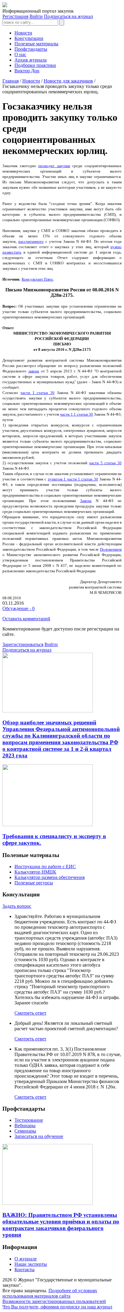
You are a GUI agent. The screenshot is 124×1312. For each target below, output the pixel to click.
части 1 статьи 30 (37, 392)
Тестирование (28, 1120)
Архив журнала (30, 59)
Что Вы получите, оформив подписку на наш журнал (57, 1306)
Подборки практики (35, 65)
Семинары (25, 1130)
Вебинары (25, 1125)
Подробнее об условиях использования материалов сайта (49, 1293)
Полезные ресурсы (33, 882)
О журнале (25, 1258)
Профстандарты (30, 49)
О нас (20, 54)
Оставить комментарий (26, 618)
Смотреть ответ (30, 1013)
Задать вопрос (16, 906)
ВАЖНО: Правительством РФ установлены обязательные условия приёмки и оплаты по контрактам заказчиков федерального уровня (60, 1225)
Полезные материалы (36, 43)
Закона (85, 500)
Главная (10, 80)
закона (33, 371)
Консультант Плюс (37, 279)
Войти (36, 16)
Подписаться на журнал (68, 16)
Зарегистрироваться (22, 644)
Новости (23, 32)
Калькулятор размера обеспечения (49, 877)
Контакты (24, 1269)
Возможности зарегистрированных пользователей (54, 1301)
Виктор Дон (26, 70)
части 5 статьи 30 (105, 463)
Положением (111, 549)
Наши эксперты (30, 1264)
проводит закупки (54, 166)
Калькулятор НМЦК (35, 871)
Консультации (28, 38)
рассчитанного (31, 241)
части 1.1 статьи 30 (76, 414)
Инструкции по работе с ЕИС (45, 866)
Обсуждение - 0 (18, 608)
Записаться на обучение (38, 1136)
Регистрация (15, 16)
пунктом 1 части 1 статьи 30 (73, 479)
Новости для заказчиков (68, 80)
